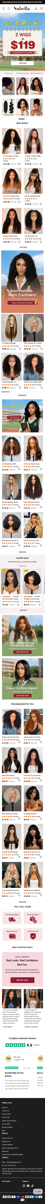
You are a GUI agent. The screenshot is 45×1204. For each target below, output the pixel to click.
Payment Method (7, 1145)
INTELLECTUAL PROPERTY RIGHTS (12, 1154)
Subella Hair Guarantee (9, 1121)
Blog (3, 1130)
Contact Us (5, 1111)
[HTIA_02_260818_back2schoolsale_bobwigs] (22, 679)
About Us (5, 1107)
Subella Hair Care (7, 1138)
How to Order (6, 1124)
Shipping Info (6, 1141)
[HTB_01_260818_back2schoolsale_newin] (22, 416)
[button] (19, 69)
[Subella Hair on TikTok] (32, 1186)
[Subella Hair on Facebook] (28, 1186)
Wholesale (5, 1151)
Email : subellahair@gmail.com (11, 1162)
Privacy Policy (6, 1114)
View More (23, 247)
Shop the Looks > (23, 980)
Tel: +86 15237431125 (9, 1165)
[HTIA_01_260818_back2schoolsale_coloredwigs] (22, 636)
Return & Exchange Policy (10, 1148)
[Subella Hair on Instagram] (24, 1186)
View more (22, 552)
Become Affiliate (7, 1127)
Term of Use (5, 1117)
